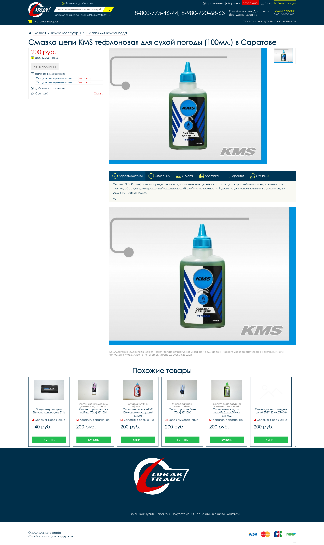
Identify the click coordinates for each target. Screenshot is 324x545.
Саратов (87, 3)
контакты (289, 21)
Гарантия (249, 21)
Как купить (265, 21)
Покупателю (180, 514)
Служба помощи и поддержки (50, 536)
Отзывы (98, 93)
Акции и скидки (213, 514)
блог (278, 21)
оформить (250, 3)
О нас (195, 514)
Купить (49, 440)
